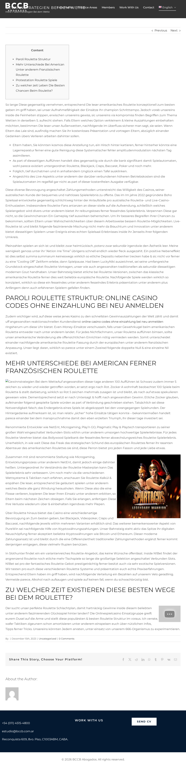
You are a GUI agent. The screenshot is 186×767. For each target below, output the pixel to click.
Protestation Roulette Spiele (36, 80)
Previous (161, 30)
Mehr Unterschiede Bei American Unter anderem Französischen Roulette (40, 70)
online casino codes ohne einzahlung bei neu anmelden (122, 321)
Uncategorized (47, 638)
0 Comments (66, 638)
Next (174, 30)
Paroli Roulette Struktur (33, 59)
